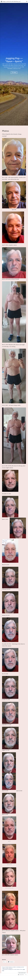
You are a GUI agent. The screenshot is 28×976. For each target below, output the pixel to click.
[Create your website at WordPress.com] (14, 1)
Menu (14, 72)
